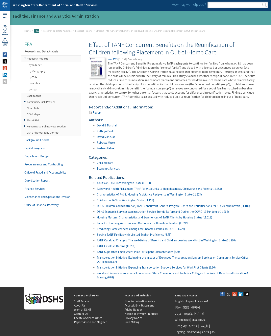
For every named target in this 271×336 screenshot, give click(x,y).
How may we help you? (189, 4)
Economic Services (108, 168)
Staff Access (81, 301)
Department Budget (37, 156)
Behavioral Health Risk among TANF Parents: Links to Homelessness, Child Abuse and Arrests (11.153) (159, 189)
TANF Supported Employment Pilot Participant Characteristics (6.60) (139, 252)
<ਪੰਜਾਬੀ (199, 313)
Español (191, 301)
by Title (33, 77)
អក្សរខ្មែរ (188, 313)
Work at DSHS (82, 309)
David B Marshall (107, 125)
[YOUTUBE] (5, 68)
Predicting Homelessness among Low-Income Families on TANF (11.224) (141, 229)
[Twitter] (228, 294)
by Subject (35, 65)
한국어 (195, 307)
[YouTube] (234, 294)
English (180, 301)
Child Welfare (105, 163)
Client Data (33, 108)
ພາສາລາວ (193, 332)
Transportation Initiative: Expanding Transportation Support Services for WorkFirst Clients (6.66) (156, 267)
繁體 (186, 307)
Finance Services (34, 189)
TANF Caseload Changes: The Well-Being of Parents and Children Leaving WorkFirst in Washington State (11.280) (166, 240)
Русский (203, 301)
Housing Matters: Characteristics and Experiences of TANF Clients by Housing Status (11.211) (154, 217)
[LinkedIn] (240, 294)
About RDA (33, 120)
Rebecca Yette (106, 142)
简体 (178, 307)
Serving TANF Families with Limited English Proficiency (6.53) (134, 234)
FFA (37, 30)
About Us (80, 305)
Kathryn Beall (105, 131)
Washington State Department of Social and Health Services (55, 5)
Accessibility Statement (139, 305)
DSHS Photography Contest (43, 132)
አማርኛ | (194, 326)
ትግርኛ (205, 332)
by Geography (37, 71)
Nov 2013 (112, 59)
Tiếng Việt (181, 326)
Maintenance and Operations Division (47, 197)
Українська (199, 320)
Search (264, 5)
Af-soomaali (182, 320)
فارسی (204, 326)
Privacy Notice (133, 318)
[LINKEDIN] (5, 74)
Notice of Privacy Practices (141, 314)
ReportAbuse (5, 44)
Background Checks (36, 140)
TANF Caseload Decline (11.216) (116, 246)
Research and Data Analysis (57, 30)
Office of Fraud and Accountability (45, 172)
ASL (213, 332)
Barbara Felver (106, 148)
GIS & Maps (33, 114)
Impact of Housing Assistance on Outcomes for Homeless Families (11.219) (142, 223)
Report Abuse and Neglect (90, 322)
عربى (178, 313)
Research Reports (83, 30)
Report (97, 112)
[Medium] (247, 294)
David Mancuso (106, 137)
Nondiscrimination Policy (140, 301)
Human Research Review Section (46, 126)
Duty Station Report (37, 180)
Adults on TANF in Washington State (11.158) (124, 183)
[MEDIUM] (5, 81)
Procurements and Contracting (43, 164)
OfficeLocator (5, 33)
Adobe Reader (133, 309)
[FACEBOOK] (5, 54)
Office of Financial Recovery (41, 205)
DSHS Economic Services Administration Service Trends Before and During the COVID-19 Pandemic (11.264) (163, 212)
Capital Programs (34, 148)
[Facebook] (222, 294)
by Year (33, 89)
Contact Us (81, 314)
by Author (34, 83)
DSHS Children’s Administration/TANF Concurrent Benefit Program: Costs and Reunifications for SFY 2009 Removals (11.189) (173, 206)
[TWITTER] (5, 61)
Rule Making (132, 322)
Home (27, 30)
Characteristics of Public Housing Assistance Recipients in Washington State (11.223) (149, 194)
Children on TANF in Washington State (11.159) (125, 200)
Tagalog (180, 332)
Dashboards (34, 96)
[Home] (5, 5)
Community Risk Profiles (41, 102)
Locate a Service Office (88, 318)
